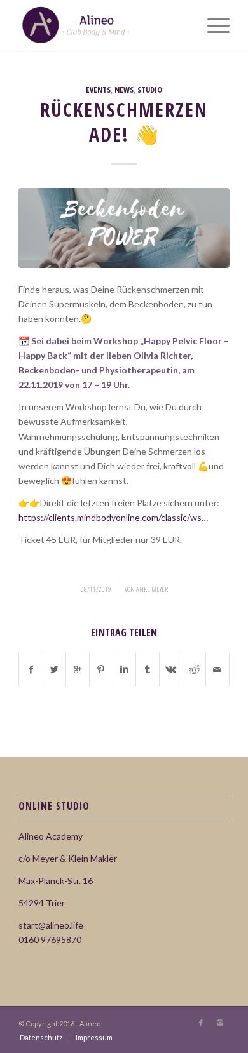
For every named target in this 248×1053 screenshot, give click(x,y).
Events (98, 89)
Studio (149, 89)
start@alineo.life (50, 925)
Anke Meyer (152, 589)
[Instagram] (220, 1022)
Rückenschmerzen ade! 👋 (124, 122)
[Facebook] (200, 1022)
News (124, 89)
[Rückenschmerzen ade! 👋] (124, 228)
